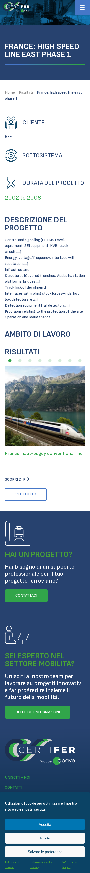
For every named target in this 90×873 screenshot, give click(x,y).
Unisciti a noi (17, 777)
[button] (10, 361)
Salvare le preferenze (45, 852)
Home (10, 92)
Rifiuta (45, 838)
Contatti (13, 787)
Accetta (45, 824)
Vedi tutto (26, 494)
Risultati (26, 92)
